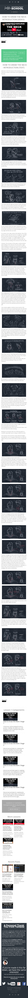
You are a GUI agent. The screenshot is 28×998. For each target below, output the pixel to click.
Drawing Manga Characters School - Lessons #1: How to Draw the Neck (7, 847)
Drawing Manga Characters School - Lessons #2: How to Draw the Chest (18, 828)
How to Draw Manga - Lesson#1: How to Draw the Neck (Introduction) (7, 893)
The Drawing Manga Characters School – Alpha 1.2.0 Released (6, 875)
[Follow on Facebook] (12, 2)
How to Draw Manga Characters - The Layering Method (7, 911)
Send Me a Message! (14, 809)
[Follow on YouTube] (18, 2)
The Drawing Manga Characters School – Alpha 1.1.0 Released (18, 875)
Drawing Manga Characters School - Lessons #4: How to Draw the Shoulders (7, 828)
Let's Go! (22, 52)
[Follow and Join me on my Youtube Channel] (12, 982)
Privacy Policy (18, 989)
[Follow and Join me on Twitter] (4, 982)
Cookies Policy (14, 992)
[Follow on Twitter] (9, 2)
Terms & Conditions (14, 990)
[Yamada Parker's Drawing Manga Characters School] (14, 8)
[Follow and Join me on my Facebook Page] (24, 982)
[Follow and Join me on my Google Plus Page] (19, 982)
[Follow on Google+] (15, 2)
